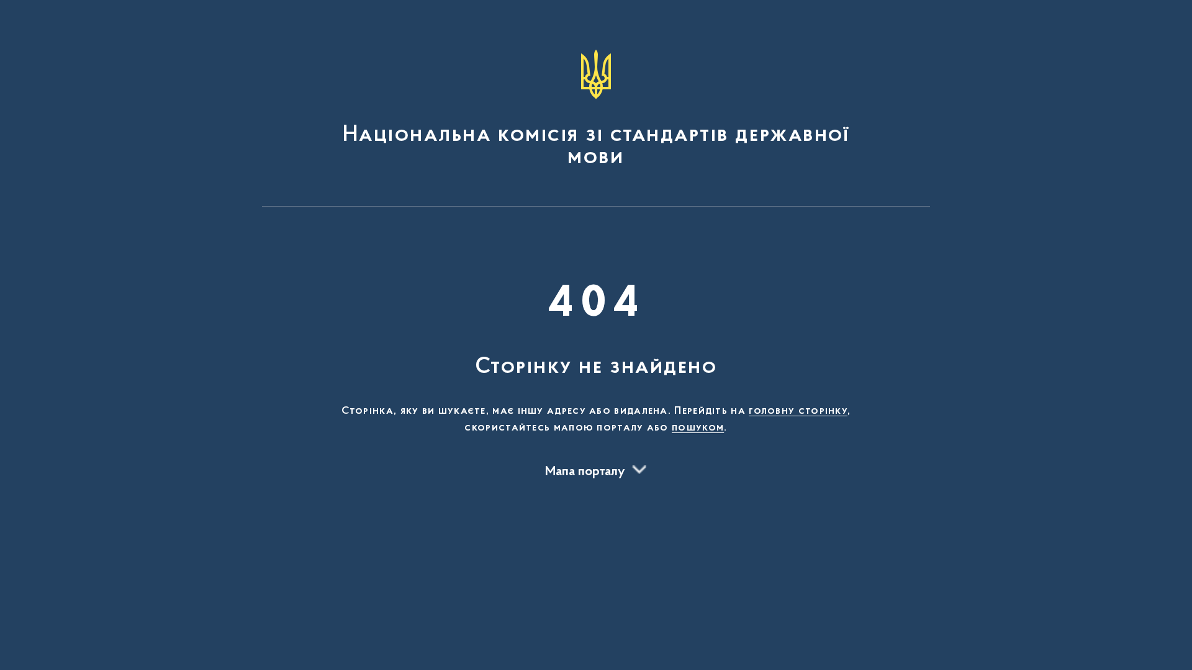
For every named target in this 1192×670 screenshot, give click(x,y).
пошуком (698, 428)
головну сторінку (798, 411)
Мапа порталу (585, 472)
